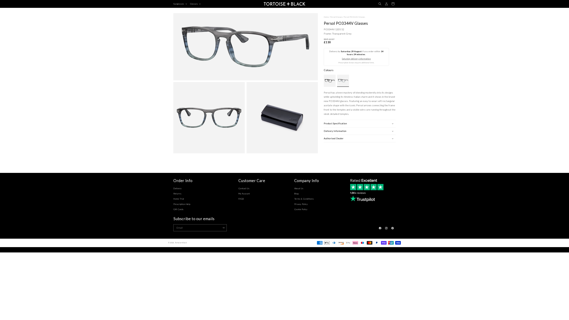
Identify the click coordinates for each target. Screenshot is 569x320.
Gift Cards (178, 209)
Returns (177, 193)
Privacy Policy (301, 204)
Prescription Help (181, 204)
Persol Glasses (336, 17)
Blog (296, 193)
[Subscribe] (223, 227)
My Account (244, 193)
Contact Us (244, 188)
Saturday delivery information (356, 58)
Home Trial (178, 198)
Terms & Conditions (304, 198)
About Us (298, 188)
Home (326, 17)
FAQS (241, 198)
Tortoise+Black (181, 243)
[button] (180, 4)
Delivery (177, 188)
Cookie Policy (300, 209)
